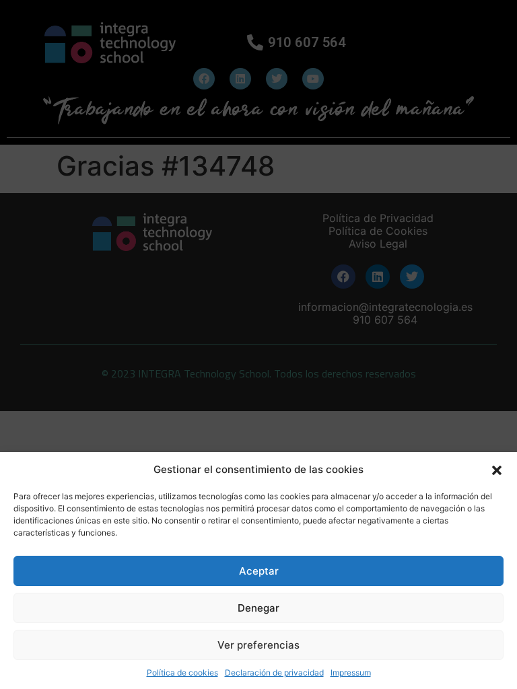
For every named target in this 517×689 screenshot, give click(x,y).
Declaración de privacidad (274, 672)
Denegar (258, 608)
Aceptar (259, 571)
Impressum (351, 672)
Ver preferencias (258, 645)
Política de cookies (182, 672)
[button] (497, 469)
